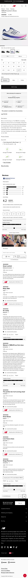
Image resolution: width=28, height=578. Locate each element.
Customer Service (5, 508)
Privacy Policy (4, 568)
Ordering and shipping (6, 512)
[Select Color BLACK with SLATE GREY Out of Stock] (8, 51)
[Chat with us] (25, 575)
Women (3, 8)
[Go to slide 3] (14, 3)
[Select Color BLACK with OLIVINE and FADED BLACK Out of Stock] (3, 51)
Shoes (7, 8)
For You (3, 521)
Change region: (4, 553)
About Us (3, 517)
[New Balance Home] (14, 6)
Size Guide (23, 59)
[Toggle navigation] (2, 6)
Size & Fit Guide (7, 162)
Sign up (20, 503)
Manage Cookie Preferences (7, 572)
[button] (5, 6)
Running (12, 8)
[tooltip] (7, 105)
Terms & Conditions (5, 570)
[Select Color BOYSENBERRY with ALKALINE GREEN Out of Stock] (17, 51)
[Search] (22, 6)
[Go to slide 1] (13, 3)
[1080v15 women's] (14, 32)
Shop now (21, 1)
